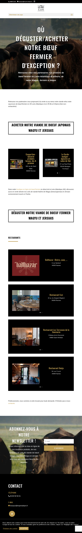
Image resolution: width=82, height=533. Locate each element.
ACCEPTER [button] (23, 528)
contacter (11, 403)
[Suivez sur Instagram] (12, 514)
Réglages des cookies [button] (10, 528)
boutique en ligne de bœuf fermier (28, 189)
